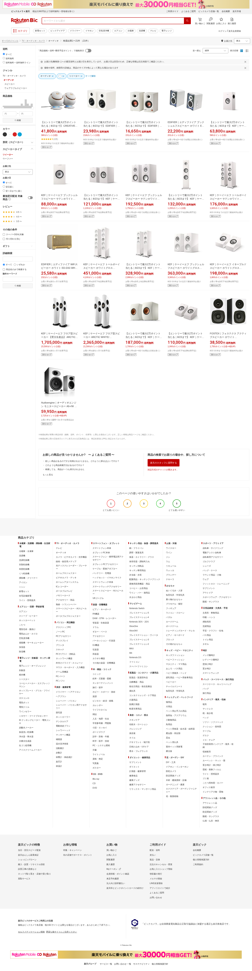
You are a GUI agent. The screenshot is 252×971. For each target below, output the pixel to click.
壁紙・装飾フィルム (212, 769)
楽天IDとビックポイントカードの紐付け (124, 888)
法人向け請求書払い (115, 883)
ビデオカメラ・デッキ (66, 577)
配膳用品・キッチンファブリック (144, 579)
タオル (206, 644)
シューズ (207, 566)
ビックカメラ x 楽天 (20, 11)
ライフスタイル (100, 710)
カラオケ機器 (99, 658)
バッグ (206, 688)
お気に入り (111, 855)
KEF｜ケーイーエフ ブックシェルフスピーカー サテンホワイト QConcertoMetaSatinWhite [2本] (143, 199)
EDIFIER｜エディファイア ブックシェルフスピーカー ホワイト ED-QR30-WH (186, 126)
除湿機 (22, 651)
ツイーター (8, 154)
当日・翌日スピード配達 (29, 850)
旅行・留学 (98, 687)
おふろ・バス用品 (174, 668)
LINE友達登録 (156, 883)
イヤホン (89, 31)
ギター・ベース (100, 632)
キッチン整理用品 (137, 570)
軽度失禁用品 (135, 709)
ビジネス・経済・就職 (103, 701)
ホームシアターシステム (67, 582)
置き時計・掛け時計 (212, 765)
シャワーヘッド (63, 730)
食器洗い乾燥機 (26, 732)
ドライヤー (75, 31)
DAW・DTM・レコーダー (104, 618)
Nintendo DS (135, 657)
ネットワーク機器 (64, 658)
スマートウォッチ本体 (103, 582)
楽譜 (95, 696)
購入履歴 (110, 864)
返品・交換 (155, 859)
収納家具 (207, 751)
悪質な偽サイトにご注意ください (61, 932)
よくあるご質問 (188, 11)
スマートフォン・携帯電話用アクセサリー (108, 558)
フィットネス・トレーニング (216, 584)
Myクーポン (111, 869)
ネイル (132, 738)
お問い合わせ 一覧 (122, 964)
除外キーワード (10, 274)
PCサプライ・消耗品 (65, 654)
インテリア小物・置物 (213, 792)
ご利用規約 (198, 864)
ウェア (206, 579)
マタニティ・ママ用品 (176, 664)
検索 (19, 120)
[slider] (3, 108)
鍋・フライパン (136, 548)
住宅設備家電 (25, 596)
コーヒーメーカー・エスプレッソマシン (34, 685)
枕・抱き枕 (208, 713)
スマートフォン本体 (102, 548)
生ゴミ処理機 (25, 745)
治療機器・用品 (136, 682)
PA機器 (96, 614)
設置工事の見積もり (27, 869)
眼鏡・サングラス (211, 601)
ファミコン (134, 662)
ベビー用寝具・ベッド (176, 673)
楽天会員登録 (235, 31)
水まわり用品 (135, 597)
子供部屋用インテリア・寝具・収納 (218, 745)
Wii (130, 653)
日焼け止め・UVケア (139, 746)
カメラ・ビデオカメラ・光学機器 (71, 557)
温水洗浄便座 (62, 744)
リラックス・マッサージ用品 (142, 789)
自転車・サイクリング (213, 548)
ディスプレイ (62, 640)
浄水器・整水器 (26, 736)
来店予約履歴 (112, 878)
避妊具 (132, 691)
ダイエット (134, 767)
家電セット (40, 31)
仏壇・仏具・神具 (211, 821)
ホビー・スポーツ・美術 (104, 692)
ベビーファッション (175, 659)
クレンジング (135, 729)
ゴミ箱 (206, 778)
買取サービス (24, 878)
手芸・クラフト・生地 (213, 630)
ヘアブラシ (61, 696)
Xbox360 (133, 630)
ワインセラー (25, 711)
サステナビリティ (141, 964)
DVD (95, 788)
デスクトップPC (63, 627)
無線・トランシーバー (66, 604)
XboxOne (133, 626)
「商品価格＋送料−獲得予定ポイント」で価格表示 (61, 50)
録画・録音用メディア (66, 561)
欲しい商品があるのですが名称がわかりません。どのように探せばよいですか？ (82, 461)
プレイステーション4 (139, 617)
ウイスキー (171, 548)
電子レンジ (166, 31)
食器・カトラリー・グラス (141, 557)
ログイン (222, 31)
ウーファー (8, 159)
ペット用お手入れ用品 (176, 711)
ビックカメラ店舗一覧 (208, 11)
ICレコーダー (62, 586)
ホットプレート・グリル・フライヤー (34, 692)
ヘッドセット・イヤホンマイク (107, 577)
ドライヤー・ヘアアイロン (68, 692)
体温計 (59, 766)
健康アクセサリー (137, 784)
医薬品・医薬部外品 (138, 677)
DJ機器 (96, 645)
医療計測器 (134, 704)
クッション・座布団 (212, 726)
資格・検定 (98, 759)
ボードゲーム (172, 626)
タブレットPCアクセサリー (105, 564)
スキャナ (60, 649)
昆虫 (168, 738)
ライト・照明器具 (27, 600)
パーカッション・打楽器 (104, 640)
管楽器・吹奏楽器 (101, 623)
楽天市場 (237, 11)
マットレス (208, 709)
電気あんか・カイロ (28, 634)
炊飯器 (22, 670)
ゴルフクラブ (209, 561)
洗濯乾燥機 (24, 560)
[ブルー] (20, 134)
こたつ (22, 625)
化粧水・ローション (138, 724)
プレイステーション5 (139, 613)
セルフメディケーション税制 (31, 932)
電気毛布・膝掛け (27, 629)
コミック (97, 674)
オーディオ (61, 552)
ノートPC (60, 632)
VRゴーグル (98, 598)
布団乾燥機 (24, 569)
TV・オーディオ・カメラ (33, 41)
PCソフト (60, 681)
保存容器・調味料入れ (139, 561)
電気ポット (24, 702)
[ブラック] (5, 134)
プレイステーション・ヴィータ (143, 635)
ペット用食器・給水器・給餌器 (180, 729)
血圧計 (59, 761)
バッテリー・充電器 (102, 573)
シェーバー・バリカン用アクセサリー (71, 706)
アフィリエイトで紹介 (160, 888)
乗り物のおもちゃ (174, 599)
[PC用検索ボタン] (187, 20)
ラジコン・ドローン (175, 613)
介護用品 (133, 700)
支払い (153, 855)
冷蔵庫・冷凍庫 (26, 551)
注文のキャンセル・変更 (161, 864)
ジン (168, 557)
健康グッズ (134, 780)
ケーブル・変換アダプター (105, 569)
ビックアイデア (57, 31)
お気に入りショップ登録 (161, 869)
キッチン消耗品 (136, 566)
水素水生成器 (25, 741)
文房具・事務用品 (211, 613)
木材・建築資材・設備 (176, 780)
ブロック (170, 639)
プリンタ (60, 645)
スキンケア (134, 720)
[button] (4, 103)
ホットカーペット (27, 620)
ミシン (22, 587)
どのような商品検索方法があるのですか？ (64, 465)
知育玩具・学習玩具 (175, 595)
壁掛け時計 (208, 664)
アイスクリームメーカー (30, 750)
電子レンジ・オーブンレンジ (32, 666)
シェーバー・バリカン (66, 701)
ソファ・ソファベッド (213, 722)
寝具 (205, 704)
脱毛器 (59, 712)
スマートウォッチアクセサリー (107, 586)
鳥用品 (169, 724)
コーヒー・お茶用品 (138, 588)
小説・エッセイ (100, 727)
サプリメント (135, 762)
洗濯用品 (207, 626)
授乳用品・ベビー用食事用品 (179, 677)
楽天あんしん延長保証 (28, 855)
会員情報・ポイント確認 (117, 874)
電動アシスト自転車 (212, 552)
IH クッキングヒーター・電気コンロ (34, 721)
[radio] (4, 54)
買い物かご (111, 850)
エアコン (118, 31)
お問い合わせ (156, 897)
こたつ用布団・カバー (213, 783)
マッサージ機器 (63, 735)
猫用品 (169, 702)
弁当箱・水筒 (135, 575)
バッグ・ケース (210, 570)
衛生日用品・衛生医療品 (140, 686)
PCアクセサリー (63, 636)
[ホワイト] (10, 134)
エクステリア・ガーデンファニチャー (181, 790)
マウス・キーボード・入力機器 (70, 667)
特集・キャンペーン (72, 850)
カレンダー (98, 705)
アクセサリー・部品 (65, 600)
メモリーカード (63, 595)
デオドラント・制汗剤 (139, 742)
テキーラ (170, 579)
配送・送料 (155, 850)
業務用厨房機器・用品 (139, 584)
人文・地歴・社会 (101, 719)
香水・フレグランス (138, 751)
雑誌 (95, 714)
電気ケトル (24, 707)
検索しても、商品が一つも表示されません (64, 469)
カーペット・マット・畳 (214, 760)
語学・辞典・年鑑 (101, 736)
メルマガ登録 (156, 878)
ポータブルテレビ (64, 591)
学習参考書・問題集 (102, 723)
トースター (24, 679)
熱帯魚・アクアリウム (176, 715)
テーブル (207, 731)
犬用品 (169, 706)
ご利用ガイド (172, 11)
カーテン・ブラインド (213, 756)
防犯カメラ (171, 771)
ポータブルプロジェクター (68, 616)
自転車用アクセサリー (213, 557)
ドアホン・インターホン (177, 767)
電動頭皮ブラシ (63, 726)
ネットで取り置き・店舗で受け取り (34, 874)
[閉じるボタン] (245, 62)
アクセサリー (99, 636)
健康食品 (133, 776)
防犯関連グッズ (210, 807)
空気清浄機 (104, 31)
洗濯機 (142, 31)
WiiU (131, 648)
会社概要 (226, 11)
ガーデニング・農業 (175, 784)
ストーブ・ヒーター (28, 616)
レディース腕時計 (211, 659)
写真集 (96, 763)
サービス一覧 (106, 964)
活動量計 (60, 748)
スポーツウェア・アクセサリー (217, 597)
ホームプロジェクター (66, 573)
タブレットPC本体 (101, 552)
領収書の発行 (156, 874)
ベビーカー (171, 682)
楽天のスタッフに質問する (163, 462)
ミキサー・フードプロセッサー (33, 716)
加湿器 (22, 647)
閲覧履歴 (110, 859)
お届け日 (7, 178)
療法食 (169, 751)
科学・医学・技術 (101, 741)
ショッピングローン (27, 859)
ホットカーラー (63, 717)
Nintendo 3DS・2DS (139, 622)
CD (94, 783)
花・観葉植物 (172, 796)
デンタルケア (62, 721)
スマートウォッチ (211, 673)
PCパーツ (60, 676)
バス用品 (207, 635)
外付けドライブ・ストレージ (69, 663)
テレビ (153, 31)
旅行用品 (207, 693)
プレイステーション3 (139, 639)
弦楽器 (96, 649)
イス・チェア (209, 740)
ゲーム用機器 (62, 672)
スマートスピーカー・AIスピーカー (71, 610)
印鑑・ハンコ (209, 617)
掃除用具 (207, 622)
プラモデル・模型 (174, 604)
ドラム (96, 627)
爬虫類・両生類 (173, 733)
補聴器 (59, 739)
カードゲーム (172, 622)
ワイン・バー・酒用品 (139, 593)
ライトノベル (99, 754)
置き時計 (207, 668)
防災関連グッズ (173, 776)
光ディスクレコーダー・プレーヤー (71, 567)
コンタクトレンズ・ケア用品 (142, 695)
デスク (206, 735)
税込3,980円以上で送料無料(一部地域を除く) (53, 11)
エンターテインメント (103, 683)
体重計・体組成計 (64, 757)
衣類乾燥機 (24, 564)
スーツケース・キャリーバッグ (217, 684)
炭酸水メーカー (26, 727)
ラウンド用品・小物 (212, 575)
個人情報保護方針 (201, 859)
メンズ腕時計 (209, 655)
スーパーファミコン (138, 666)
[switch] (30, 197)
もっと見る (48, 474)
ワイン (169, 552)
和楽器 (96, 654)
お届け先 (7, 166)
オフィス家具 (209, 787)
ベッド (206, 717)
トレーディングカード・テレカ (180, 630)
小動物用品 (171, 720)
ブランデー (171, 575)
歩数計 (59, 753)
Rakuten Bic (24, 21)
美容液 (132, 733)
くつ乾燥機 (24, 573)
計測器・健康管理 (137, 771)
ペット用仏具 (172, 742)
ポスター (97, 768)
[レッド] (15, 134)
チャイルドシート (174, 686)
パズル (169, 617)
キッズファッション (175, 655)
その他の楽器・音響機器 (104, 663)
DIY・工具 (171, 762)
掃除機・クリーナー (28, 578)
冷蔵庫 (131, 31)
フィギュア (171, 608)
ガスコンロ (24, 698)
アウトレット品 (210, 803)
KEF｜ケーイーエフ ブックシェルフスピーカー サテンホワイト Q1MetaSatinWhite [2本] (59, 199)
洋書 (95, 750)
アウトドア (208, 593)
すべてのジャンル (10, 41)
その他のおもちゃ (174, 644)
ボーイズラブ (99, 732)
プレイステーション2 (139, 644)
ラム (168, 561)
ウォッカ (170, 570)
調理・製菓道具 (136, 552)
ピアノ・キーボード (102, 609)
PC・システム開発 (101, 745)
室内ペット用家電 (174, 746)
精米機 (22, 675)
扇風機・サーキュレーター (31, 642)
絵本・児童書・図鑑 (102, 678)
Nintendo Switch (137, 608)
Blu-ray (96, 779)
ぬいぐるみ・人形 (174, 590)
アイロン (23, 582)
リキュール (171, 566)
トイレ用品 (208, 639)
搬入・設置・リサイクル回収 (31, 864)
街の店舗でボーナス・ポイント (77, 855)
